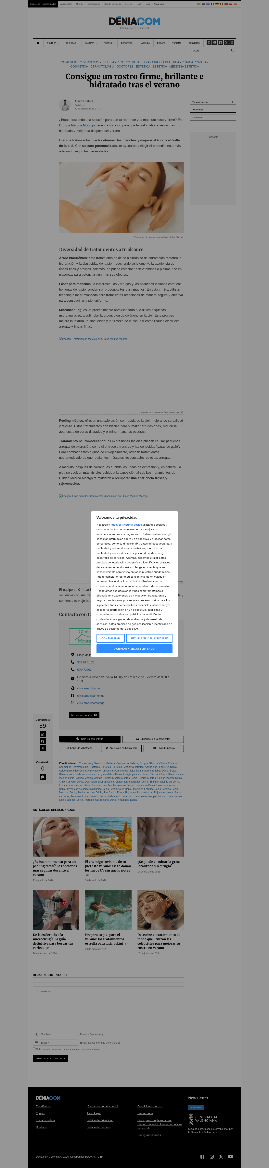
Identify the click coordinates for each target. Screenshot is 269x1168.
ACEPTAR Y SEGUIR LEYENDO (134, 648)
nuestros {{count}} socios (126, 524)
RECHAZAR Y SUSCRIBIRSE (149, 638)
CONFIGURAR (110, 638)
